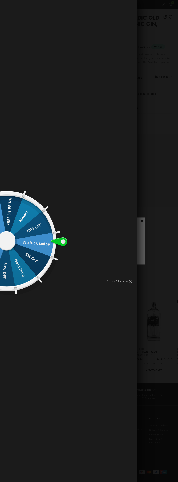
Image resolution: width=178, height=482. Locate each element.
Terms (94, 238)
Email (84, 227)
